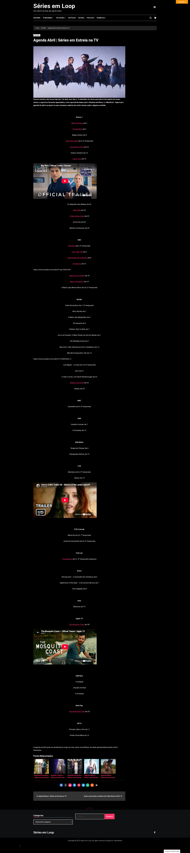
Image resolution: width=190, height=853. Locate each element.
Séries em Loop (54, 5)
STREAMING (48, 18)
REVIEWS (36, 18)
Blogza (108, 841)
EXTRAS (81, 18)
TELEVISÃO (60, 18)
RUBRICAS (101, 18)
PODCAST (91, 18)
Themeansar (118, 841)
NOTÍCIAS (72, 18)
